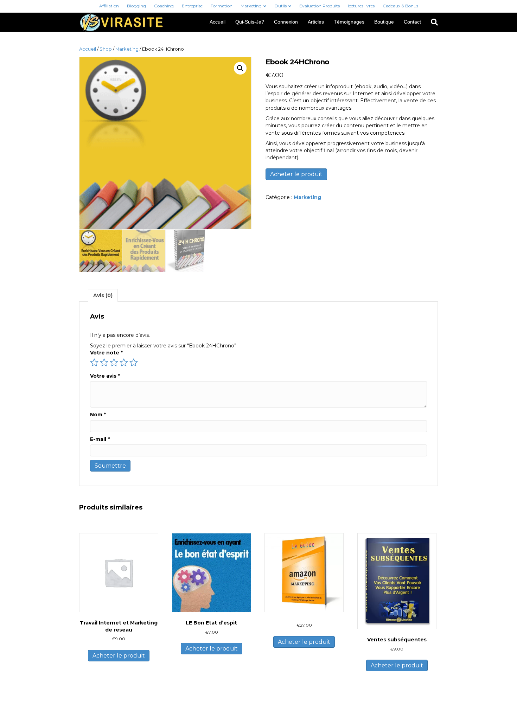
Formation (221, 5)
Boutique (384, 22)
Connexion (286, 22)
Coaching (164, 5)
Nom (98, 414)
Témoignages (349, 22)
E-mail (100, 439)
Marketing (251, 5)
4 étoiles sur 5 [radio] (124, 362)
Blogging (136, 5)
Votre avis (105, 376)
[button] (240, 68)
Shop (106, 49)
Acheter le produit (296, 174)
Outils (280, 5)
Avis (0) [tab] (103, 295)
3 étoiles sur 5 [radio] (114, 362)
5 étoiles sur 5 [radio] (133, 362)
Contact (412, 22)
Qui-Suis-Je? (249, 22)
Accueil (217, 22)
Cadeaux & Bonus (400, 5)
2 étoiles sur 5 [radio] (104, 362)
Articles (316, 22)
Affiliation (109, 5)
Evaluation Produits (319, 5)
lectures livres (361, 5)
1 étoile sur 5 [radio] (94, 362)
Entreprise (192, 5)
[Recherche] (432, 22)
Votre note (106, 353)
